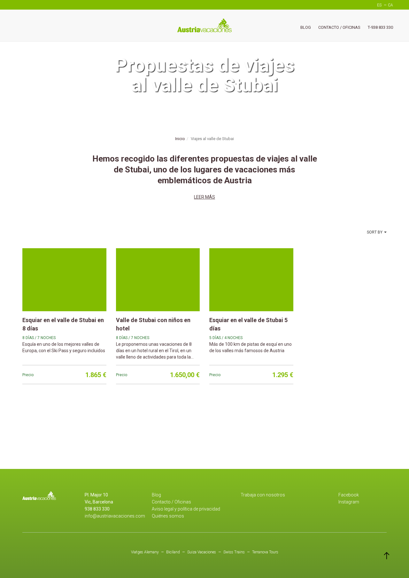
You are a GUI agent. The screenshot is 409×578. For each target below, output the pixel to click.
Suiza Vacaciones (201, 552)
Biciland (173, 552)
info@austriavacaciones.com (115, 516)
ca (390, 5)
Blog (305, 27)
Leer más (204, 197)
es (379, 5)
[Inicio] (204, 26)
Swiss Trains (234, 552)
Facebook (348, 494)
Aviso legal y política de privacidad (186, 508)
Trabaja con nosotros (263, 494)
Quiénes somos (168, 516)
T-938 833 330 (380, 27)
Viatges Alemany (145, 552)
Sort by (374, 232)
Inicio (180, 138)
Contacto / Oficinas (339, 27)
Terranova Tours (265, 552)
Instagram (348, 501)
